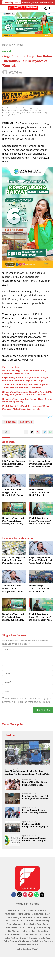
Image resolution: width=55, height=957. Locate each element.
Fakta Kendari (28, 931)
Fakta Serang (10, 927)
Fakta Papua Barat (41, 914)
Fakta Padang (43, 927)
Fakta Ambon (11, 938)
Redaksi (47, 941)
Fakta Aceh (10, 914)
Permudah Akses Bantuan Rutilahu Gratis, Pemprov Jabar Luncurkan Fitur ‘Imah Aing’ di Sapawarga (36, 839)
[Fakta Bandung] (22, 8)
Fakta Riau (44, 938)
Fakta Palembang (13, 934)
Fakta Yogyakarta (28, 938)
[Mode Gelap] (46, 8)
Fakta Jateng (13, 917)
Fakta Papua (24, 914)
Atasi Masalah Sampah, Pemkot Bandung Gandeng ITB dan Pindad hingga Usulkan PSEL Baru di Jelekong (27, 772)
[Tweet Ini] (32, 432)
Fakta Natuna (10, 941)
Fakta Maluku (12, 931)
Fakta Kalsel (27, 921)
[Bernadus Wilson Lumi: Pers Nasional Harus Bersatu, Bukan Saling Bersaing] (14, 508)
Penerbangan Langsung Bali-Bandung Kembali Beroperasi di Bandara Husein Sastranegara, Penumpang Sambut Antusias (36, 797)
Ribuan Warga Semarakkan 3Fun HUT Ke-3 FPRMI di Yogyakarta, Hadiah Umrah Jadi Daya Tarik (27, 393)
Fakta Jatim (27, 917)
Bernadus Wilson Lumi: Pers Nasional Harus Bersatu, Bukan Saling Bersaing (27, 400)
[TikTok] (42, 894)
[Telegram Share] (44, 432)
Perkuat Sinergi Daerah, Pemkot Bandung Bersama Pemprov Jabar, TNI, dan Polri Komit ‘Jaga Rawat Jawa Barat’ (34, 811)
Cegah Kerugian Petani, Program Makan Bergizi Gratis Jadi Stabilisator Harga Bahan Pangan (25, 379)
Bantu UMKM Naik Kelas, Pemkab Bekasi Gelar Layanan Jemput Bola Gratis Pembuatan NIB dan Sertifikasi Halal (35, 783)
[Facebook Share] (26, 432)
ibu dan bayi (10, 422)
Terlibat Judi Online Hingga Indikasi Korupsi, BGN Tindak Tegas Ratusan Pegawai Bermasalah (26, 386)
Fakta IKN (43, 910)
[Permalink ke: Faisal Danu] (4, 71)
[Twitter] (19, 894)
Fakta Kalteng (42, 921)
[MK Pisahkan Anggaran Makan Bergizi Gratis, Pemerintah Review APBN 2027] (14, 451)
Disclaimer (24, 941)
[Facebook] (13, 894)
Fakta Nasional (29, 910)
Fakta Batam (42, 917)
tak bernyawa (26, 422)
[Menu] (4, 8)
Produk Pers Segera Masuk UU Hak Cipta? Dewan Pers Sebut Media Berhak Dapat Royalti (26, 407)
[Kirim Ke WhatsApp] (50, 432)
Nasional (6, 51)
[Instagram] (25, 894)
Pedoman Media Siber (28, 945)
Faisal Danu (13, 71)
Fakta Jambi (42, 924)
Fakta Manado (30, 934)
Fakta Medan (12, 921)
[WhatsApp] (36, 894)
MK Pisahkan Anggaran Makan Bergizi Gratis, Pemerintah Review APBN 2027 (24, 372)
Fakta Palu (45, 934)
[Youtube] (30, 894)
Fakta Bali (29, 924)
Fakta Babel (43, 931)
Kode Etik (36, 941)
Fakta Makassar (14, 924)
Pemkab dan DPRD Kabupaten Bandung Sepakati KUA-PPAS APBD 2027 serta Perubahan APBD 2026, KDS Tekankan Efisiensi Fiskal (36, 825)
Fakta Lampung (27, 927)
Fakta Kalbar (12, 910)
